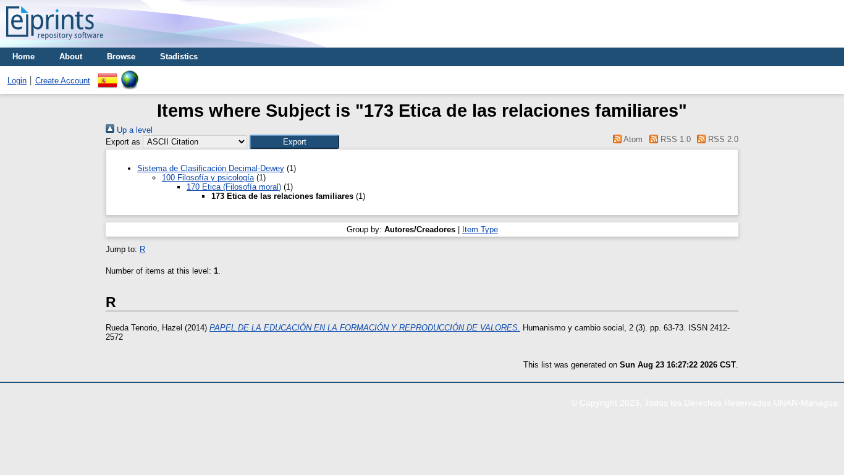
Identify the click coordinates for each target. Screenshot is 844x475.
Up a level (133, 130)
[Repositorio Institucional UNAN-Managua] (54, 43)
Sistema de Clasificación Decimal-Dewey (210, 168)
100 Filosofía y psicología (208, 177)
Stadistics (179, 56)
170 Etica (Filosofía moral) (234, 186)
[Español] (107, 75)
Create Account (62, 80)
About (70, 56)
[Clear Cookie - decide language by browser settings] (130, 75)
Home (23, 56)
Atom (632, 139)
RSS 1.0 (674, 139)
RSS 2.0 (722, 139)
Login (17, 80)
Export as (123, 141)
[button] (294, 142)
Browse (121, 56)
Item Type (480, 229)
